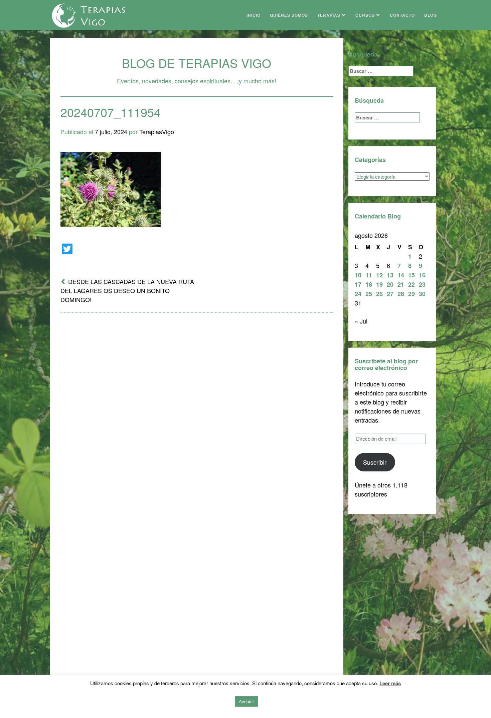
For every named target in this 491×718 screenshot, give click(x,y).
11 (368, 275)
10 (358, 275)
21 (400, 284)
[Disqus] (196, 405)
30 (422, 293)
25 (368, 293)
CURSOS (365, 15)
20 (390, 284)
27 (390, 293)
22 (411, 284)
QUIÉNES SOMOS (289, 15)
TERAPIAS (329, 15)
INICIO (254, 15)
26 (379, 293)
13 (390, 275)
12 (379, 275)
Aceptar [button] (246, 701)
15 (411, 275)
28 (400, 293)
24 (358, 293)
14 (400, 275)
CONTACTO (402, 15)
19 (379, 284)
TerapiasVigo (156, 131)
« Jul (361, 321)
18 (368, 284)
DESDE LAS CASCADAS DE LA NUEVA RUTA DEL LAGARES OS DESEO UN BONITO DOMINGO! (127, 290)
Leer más (390, 683)
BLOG (430, 15)
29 (411, 293)
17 (358, 284)
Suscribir (374, 462)
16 (422, 275)
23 (422, 284)
